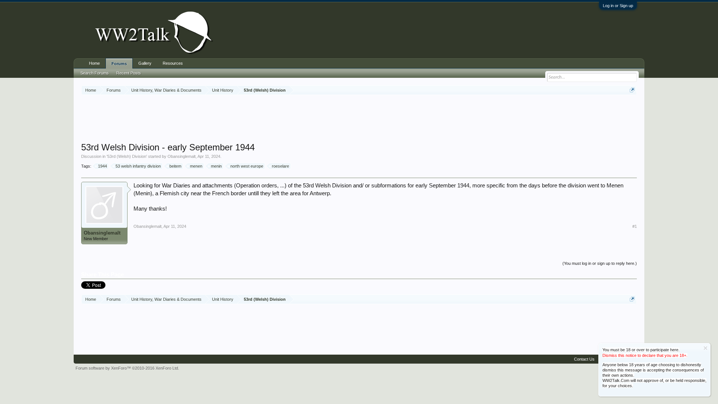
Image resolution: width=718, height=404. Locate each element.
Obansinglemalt (182, 156)
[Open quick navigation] (632, 90)
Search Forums (94, 73)
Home (94, 63)
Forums (119, 63)
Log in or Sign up (618, 5)
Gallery (144, 63)
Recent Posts (128, 73)
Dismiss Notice (705, 348)
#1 (634, 226)
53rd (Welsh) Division (126, 156)
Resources (173, 63)
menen (196, 166)
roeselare (280, 166)
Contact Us (584, 359)
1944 (102, 166)
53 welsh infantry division (138, 166)
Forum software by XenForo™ (127, 368)
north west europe (246, 166)
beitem (175, 166)
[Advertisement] (359, 119)
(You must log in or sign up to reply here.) (599, 263)
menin (216, 166)
